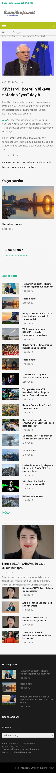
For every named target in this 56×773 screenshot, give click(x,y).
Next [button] (52, 214)
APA (4, 120)
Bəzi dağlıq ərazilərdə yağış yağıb (18, 167)
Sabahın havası (29, 299)
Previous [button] (4, 214)
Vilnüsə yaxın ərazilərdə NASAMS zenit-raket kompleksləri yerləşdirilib (34, 332)
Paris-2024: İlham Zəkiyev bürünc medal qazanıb (27, 162)
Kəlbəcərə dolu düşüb (32, 496)
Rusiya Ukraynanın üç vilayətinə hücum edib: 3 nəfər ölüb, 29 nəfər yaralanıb (37, 468)
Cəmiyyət (19, 82)
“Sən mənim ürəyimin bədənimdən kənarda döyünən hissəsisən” (37, 635)
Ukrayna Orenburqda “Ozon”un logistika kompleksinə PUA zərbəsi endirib (32, 228)
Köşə (6, 512)
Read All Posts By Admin (17, 255)
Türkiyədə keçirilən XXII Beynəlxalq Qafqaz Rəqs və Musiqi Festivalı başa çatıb (35, 392)
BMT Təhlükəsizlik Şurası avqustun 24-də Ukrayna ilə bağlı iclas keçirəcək (38, 423)
